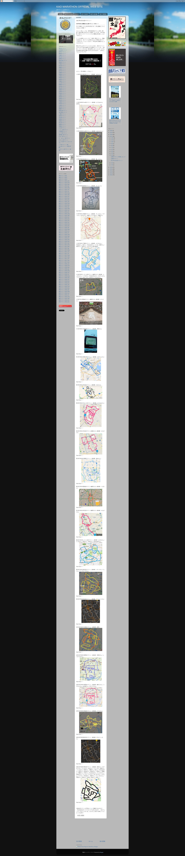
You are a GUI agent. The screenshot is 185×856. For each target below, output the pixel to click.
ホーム (91, 841)
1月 (112, 164)
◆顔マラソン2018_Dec (64, 282)
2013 (111, 173)
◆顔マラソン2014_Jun (64, 189)
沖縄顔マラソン (62, 81)
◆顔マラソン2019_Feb (64, 286)
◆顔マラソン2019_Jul (64, 294)
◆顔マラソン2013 (63, 179)
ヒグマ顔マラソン (63, 133)
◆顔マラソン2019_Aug (64, 296)
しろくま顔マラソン (63, 129)
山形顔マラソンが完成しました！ (118, 156)
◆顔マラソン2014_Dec (64, 199)
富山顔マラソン (62, 122)
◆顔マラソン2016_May (64, 229)
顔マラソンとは (69, 14)
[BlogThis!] (79, 815)
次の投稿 (79, 841)
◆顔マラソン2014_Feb (64, 182)
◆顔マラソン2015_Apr (64, 206)
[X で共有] (80, 815)
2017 (111, 136)
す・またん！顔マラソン (64, 138)
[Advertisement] (91, 829)
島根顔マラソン (62, 62)
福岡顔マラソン (62, 58)
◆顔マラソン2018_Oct (64, 279)
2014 (111, 171)
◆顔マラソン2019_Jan (64, 284)
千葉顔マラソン (62, 63)
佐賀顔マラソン (62, 91)
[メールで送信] (78, 815)
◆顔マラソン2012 (63, 177)
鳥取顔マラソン (62, 77)
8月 (112, 145)
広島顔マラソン (62, 69)
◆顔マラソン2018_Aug (64, 275)
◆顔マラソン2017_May (64, 250)
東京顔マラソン (62, 48)
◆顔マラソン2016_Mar (64, 225)
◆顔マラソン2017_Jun (64, 251)
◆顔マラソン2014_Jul (64, 191)
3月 (112, 155)
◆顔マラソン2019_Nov (64, 301)
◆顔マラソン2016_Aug (64, 234)
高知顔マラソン (62, 93)
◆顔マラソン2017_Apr (64, 248)
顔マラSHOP (85, 14)
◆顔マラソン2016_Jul (64, 232)
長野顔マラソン (62, 98)
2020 (111, 130)
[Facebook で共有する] (82, 815)
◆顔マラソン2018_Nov (64, 281)
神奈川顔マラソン (63, 60)
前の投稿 (102, 841)
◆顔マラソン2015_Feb (64, 203)
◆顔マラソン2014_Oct (64, 196)
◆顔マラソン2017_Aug (64, 255)
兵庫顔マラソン (62, 76)
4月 (112, 153)
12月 (112, 138)
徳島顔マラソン (62, 79)
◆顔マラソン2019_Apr (64, 289)
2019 (111, 132)
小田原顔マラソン (63, 131)
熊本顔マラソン (62, 107)
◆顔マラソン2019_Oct (64, 300)
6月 (112, 149)
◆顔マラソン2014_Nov (64, 198)
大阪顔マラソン (62, 55)
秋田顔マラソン (62, 119)
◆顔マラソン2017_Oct (64, 258)
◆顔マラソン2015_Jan (64, 201)
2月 (112, 162)
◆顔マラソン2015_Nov (64, 218)
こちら (91, 808)
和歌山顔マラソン (63, 110)
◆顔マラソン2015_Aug (64, 213)
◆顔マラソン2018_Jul (64, 274)
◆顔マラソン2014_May (64, 187)
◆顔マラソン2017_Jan (64, 243)
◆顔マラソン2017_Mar (64, 246)
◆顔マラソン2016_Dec (64, 241)
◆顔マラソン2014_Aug (64, 193)
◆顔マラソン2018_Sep (64, 277)
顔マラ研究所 (103, 14)
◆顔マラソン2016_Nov (64, 239)
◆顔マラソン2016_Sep (64, 236)
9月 (112, 143)
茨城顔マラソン (62, 89)
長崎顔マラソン (62, 121)
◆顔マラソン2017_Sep (64, 256)
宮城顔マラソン (62, 72)
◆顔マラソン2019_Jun (64, 293)
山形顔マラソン (62, 105)
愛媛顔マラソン (62, 108)
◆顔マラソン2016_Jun (64, 222)
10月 (112, 141)
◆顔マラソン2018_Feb (64, 265)
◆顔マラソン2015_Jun (64, 210)
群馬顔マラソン (62, 74)
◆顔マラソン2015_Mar (64, 205)
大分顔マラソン (62, 127)
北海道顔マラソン (63, 50)
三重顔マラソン (62, 114)
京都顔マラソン (62, 102)
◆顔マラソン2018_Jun (64, 272)
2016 (111, 167)
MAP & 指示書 (93, 14)
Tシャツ (77, 14)
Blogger (101, 852)
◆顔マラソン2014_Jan (64, 180)
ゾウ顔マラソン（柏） (64, 144)
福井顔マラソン (62, 115)
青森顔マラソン (62, 67)
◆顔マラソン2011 (63, 175)
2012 (111, 174)
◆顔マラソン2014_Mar (64, 184)
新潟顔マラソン (62, 96)
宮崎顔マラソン (62, 126)
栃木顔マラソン (62, 70)
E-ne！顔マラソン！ (63, 136)
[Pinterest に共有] (83, 815)
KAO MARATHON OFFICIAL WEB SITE (79, 6)
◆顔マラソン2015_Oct (64, 217)
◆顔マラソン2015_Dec (64, 220)
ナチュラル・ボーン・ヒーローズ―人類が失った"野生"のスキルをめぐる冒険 (114, 100)
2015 (111, 169)
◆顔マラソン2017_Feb (64, 244)
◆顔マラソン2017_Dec (64, 262)
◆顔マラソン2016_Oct (64, 237)
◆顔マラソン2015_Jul (64, 212)
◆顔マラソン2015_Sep (64, 215)
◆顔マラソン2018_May (64, 270)
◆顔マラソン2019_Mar (64, 288)
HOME (61, 14)
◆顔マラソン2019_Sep (64, 298)
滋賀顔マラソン (62, 124)
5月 (112, 151)
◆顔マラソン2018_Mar (64, 267)
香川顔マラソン (62, 57)
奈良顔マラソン (62, 103)
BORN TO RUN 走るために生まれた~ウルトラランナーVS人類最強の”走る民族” (115, 122)
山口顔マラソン (62, 82)
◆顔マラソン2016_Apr (64, 227)
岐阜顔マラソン (62, 100)
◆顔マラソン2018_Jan (64, 263)
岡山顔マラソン (62, 88)
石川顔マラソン (62, 117)
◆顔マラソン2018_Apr (64, 269)
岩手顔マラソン (62, 86)
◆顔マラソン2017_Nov (64, 260)
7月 (112, 147)
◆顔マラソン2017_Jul (64, 253)
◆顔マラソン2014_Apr (64, 186)
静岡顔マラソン (62, 84)
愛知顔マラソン (62, 53)
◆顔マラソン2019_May (64, 291)
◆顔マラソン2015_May (64, 208)
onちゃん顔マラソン (63, 140)
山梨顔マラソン (62, 95)
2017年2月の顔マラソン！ (117, 160)
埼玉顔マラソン (62, 65)
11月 (112, 139)
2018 (111, 134)
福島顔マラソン (62, 51)
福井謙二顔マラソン (63, 134)
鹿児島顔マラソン (63, 112)
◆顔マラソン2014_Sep (64, 194)
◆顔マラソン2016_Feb (64, 224)
